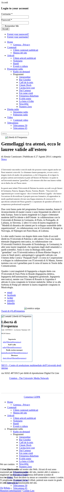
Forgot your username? (18, 37)
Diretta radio (13, 109)
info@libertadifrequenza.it (12, 342)
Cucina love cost (27, 87)
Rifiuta (7, 488)
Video (10, 117)
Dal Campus (25, 90)
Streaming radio (20, 112)
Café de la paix (26, 82)
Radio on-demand (21, 71)
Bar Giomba (25, 79)
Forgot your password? (18, 34)
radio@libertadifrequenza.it (12, 347)
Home (10, 42)
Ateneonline (25, 77)
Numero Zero (25, 106)
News (4, 159)
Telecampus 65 (20, 128)
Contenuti (11, 47)
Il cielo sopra (25, 98)
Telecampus (12, 123)
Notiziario (17, 61)
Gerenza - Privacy (21, 44)
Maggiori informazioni (10, 490)
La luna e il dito (26, 101)
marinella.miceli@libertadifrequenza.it (14, 353)
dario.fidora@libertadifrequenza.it (14, 358)
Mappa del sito (20, 52)
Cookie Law (29, 490)
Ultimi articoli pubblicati (24, 58)
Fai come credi (26, 93)
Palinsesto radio (20, 114)
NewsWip (23, 104)
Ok (1, 488)
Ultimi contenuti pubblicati (25, 50)
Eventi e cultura (20, 66)
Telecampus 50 (20, 125)
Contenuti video (20, 120)
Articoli (10, 55)
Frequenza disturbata (29, 96)
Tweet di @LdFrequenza (13, 311)
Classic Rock (25, 85)
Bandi (16, 63)
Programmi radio (15, 69)
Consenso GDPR (32, 397)
